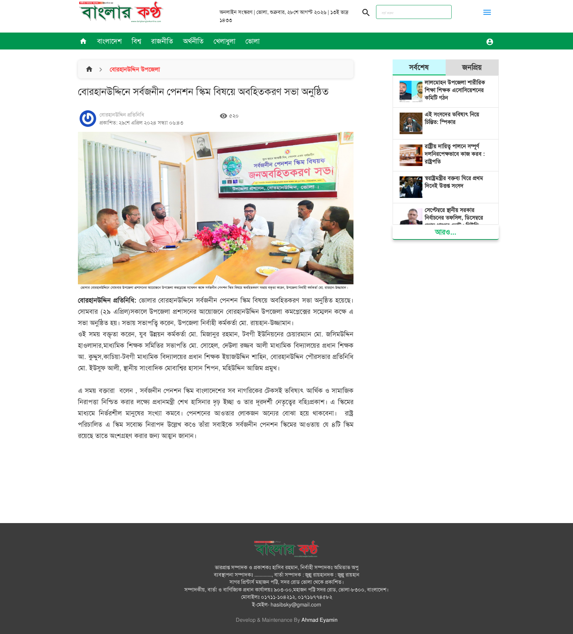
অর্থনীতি (193, 41)
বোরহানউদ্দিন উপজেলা (134, 69)
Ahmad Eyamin (319, 620)
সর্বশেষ (419, 67)
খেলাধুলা (224, 41)
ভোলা (252, 41)
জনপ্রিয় (472, 67)
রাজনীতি (162, 41)
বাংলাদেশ (109, 41)
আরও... (445, 231)
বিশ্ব (136, 41)
